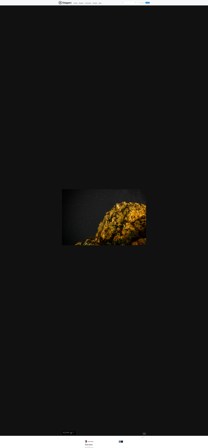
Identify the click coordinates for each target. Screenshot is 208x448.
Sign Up (147, 2)
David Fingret (90, 441)
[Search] (138, 3)
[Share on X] (122, 442)
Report (143, 437)
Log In (144, 2)
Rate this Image (66, 432)
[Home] (65, 2)
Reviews (81, 3)
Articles (75, 3)
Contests (94, 3)
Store (100, 3)
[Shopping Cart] (141, 3)
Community (88, 3)
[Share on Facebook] (120, 442)
